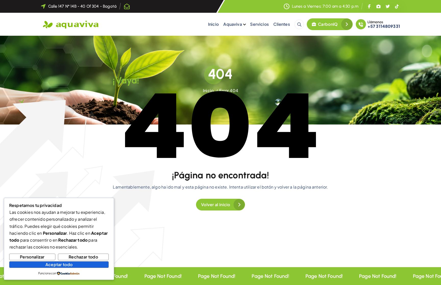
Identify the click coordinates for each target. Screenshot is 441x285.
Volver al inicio (215, 204)
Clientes (281, 24)
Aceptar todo (59, 264)
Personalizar (32, 256)
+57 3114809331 (384, 26)
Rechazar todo (83, 256)
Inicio (213, 24)
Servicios (259, 24)
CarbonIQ (327, 24)
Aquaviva (232, 24)
